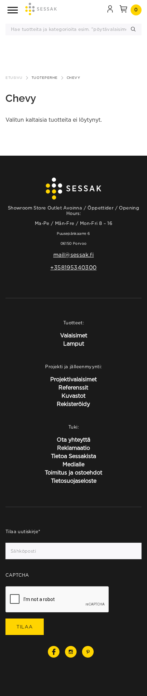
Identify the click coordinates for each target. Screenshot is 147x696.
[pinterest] (88, 652)
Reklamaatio (73, 448)
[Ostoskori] (123, 10)
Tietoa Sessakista (73, 456)
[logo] (41, 10)
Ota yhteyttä (73, 439)
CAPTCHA (17, 575)
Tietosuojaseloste (73, 481)
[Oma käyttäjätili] (110, 10)
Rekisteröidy (73, 404)
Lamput (73, 343)
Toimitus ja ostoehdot (73, 472)
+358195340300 (73, 267)
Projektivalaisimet (73, 379)
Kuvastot (73, 396)
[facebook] (54, 652)
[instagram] (71, 652)
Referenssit (73, 387)
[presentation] (57, 599)
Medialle (73, 464)
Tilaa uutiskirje (23, 531)
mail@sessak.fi (73, 255)
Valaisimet (73, 335)
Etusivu (14, 78)
